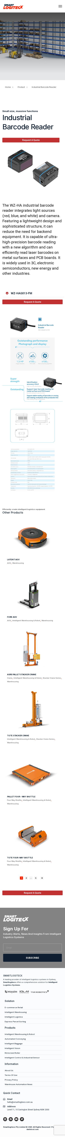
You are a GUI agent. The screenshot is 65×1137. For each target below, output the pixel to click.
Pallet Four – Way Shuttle (21, 796)
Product (21, 87)
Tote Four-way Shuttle (20, 857)
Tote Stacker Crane (18, 735)
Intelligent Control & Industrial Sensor (22, 1057)
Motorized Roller (12, 1053)
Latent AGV (13, 559)
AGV (9, 563)
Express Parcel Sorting (15, 1021)
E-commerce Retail (14, 1007)
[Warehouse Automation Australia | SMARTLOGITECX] (13, 6)
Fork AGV (12, 617)
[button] (33, 293)
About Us (9, 1070)
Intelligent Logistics (14, 1017)
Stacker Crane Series (52, 678)
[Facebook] (11, 1119)
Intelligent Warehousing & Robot (26, 620)
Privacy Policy (11, 1080)
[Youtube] (16, 1119)
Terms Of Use (11, 1075)
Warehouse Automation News (18, 1084)
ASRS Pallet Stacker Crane (21, 674)
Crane (9, 678)
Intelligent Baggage (14, 1043)
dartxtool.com (32, 1129)
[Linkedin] (5, 1119)
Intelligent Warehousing (16, 1012)
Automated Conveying (15, 1039)
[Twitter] (22, 1119)
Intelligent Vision (12, 1048)
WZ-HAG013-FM (21, 293)
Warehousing (18, 563)
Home (8, 87)
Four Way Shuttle (14, 800)
